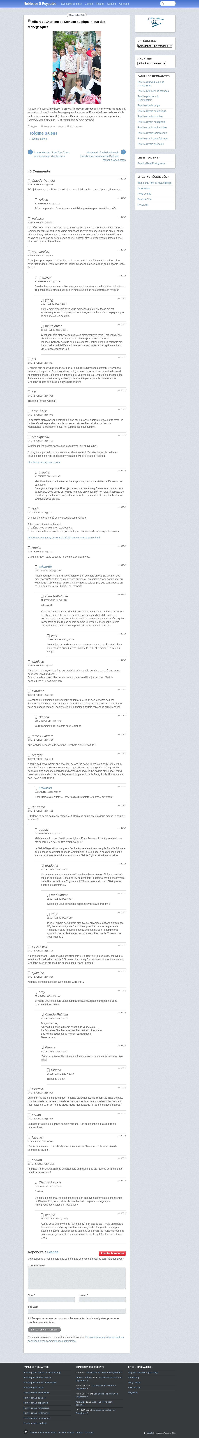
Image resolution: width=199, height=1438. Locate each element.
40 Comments (76, 126)
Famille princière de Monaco (153, 91)
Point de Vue (144, 199)
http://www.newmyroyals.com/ (44, 462)
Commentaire (36, 1265)
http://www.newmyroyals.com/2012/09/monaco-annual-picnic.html (64, 537)
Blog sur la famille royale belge (154, 182)
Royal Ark (142, 204)
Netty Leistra (144, 193)
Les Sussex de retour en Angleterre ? (104, 1372)
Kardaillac (80, 1402)
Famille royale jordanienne (152, 133)
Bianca (52, 1252)
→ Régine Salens (37, 138)
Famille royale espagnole (151, 122)
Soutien (111, 3)
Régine (34, 126)
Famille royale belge (148, 105)
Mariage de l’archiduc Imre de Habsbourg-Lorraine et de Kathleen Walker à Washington (103, 156)
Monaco (61, 126)
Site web (33, 1306)
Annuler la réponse (112, 1253)
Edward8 (45, 566)
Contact (89, 3)
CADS (150, 1433)
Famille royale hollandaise (152, 127)
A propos (124, 3)
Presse (100, 3)
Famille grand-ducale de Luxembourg (41, 1372)
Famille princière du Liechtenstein (40, 1382)
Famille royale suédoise (150, 144)
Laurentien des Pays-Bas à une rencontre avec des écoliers (49, 154)
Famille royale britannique (151, 111)
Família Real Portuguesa (151, 163)
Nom (31, 1295)
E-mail (83, 1295)
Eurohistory (143, 188)
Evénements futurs (71, 3)
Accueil (33, 1432)
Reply (123, 179)
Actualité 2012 (50, 126)
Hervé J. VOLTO (84, 1377)
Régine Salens (43, 133)
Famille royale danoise (150, 116)
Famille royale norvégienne (152, 138)
